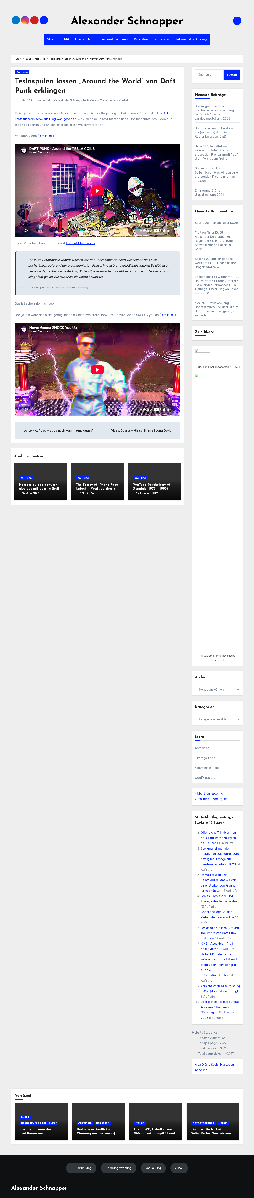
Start (51, 39)
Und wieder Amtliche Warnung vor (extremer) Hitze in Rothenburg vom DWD (217, 132)
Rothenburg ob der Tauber (39, 1122)
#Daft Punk (71, 100)
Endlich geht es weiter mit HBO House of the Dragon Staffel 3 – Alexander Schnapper (217, 281)
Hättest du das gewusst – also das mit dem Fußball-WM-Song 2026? (39, 489)
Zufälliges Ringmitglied (211, 799)
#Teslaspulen (107, 100)
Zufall (179, 1168)
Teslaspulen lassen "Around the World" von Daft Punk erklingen (220, 933)
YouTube (22, 72)
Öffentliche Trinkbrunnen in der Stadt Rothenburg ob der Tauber (220, 838)
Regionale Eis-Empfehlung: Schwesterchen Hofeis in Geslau (214, 245)
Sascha (200, 259)
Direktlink (46, 136)
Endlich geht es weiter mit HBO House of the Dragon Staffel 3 (215, 263)
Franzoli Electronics (80, 243)
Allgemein (85, 1122)
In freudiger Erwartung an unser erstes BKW (216, 289)
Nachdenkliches (203, 1122)
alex (198, 303)
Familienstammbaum (113, 39)
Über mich (83, 39)
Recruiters (141, 39)
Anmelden (202, 748)
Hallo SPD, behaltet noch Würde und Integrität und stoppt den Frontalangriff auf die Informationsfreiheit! (219, 964)
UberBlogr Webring (210, 793)
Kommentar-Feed (207, 768)
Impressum (161, 39)
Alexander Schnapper (127, 21)
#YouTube (123, 100)
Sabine (200, 223)
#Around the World (50, 100)
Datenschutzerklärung (190, 39)
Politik (65, 39)
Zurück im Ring (81, 1168)
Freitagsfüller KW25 (224, 223)
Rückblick (102, 1122)
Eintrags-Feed (205, 758)
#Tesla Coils (89, 100)
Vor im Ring (153, 1168)
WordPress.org (205, 777)
